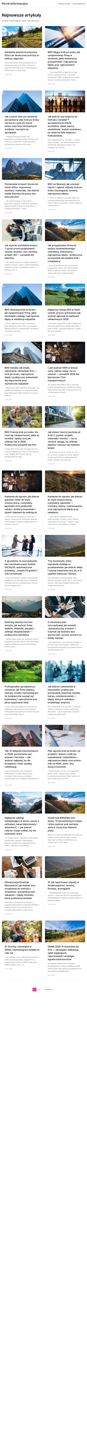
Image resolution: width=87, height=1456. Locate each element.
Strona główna (79, 3)
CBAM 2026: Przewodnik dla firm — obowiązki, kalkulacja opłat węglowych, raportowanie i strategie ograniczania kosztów (63, 953)
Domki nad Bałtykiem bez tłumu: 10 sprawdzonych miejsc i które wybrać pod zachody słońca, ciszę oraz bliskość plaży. (65, 824)
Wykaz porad (64, 3)
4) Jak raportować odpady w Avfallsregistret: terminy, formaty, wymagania (63, 885)
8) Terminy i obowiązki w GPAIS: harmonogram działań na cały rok (22, 949)
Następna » (49, 989)
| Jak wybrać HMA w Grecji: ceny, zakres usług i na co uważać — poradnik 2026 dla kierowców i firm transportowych (63, 374)
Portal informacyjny (15, 3)
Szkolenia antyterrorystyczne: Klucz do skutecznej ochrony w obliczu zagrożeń (22, 55)
